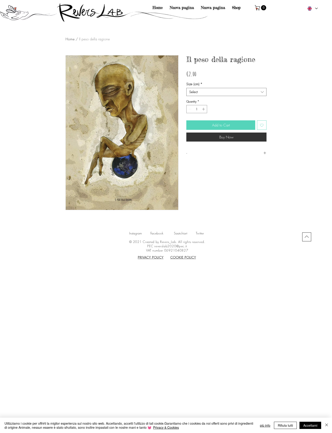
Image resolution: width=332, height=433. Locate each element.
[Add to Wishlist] (262, 125)
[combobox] (226, 92)
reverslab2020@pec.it (170, 246)
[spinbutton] (196, 109)
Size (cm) (194, 84)
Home (70, 39)
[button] (261, 7)
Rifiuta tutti (285, 425)
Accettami (310, 425)
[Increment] (204, 109)
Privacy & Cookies (166, 427)
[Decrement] (189, 109)
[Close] (326, 425)
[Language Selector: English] (312, 8)
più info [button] (265, 425)
